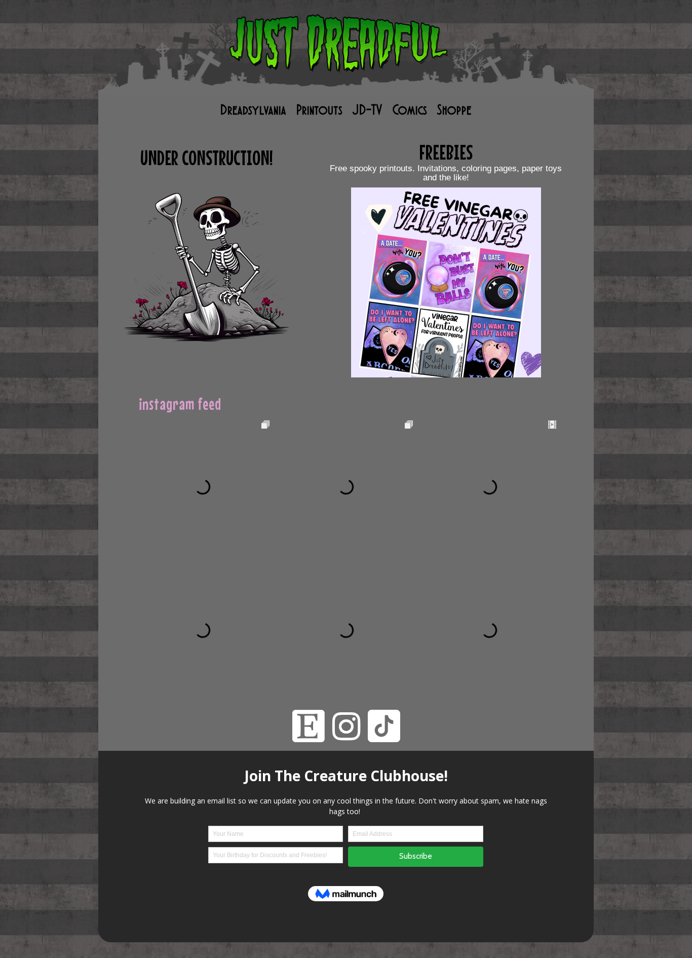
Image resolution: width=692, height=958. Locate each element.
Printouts (319, 110)
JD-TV (367, 110)
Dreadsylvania (253, 110)
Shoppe (454, 110)
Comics (410, 110)
